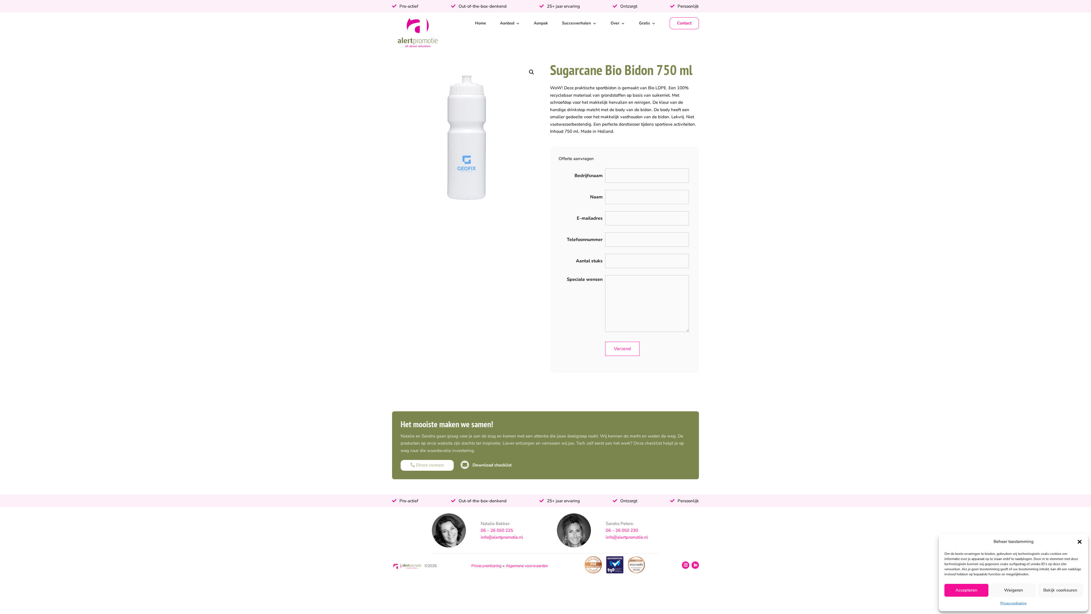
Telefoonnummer (585, 239)
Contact (684, 23)
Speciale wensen (585, 279)
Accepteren (966, 590)
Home (480, 23)
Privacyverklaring (1013, 603)
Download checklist (491, 465)
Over (615, 23)
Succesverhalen (576, 23)
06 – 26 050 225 (497, 530)
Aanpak (541, 23)
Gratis (644, 23)
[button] (1079, 542)
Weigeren (1013, 590)
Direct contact (429, 465)
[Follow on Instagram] (685, 565)
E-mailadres (590, 218)
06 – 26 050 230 (622, 530)
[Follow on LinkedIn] (695, 565)
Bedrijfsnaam (588, 176)
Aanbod (507, 23)
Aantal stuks (589, 261)
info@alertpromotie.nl (502, 537)
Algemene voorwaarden (527, 566)
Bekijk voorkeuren (1060, 590)
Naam (596, 197)
